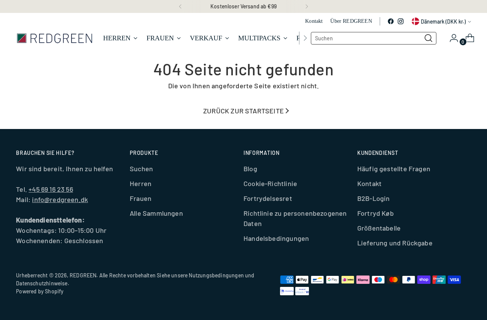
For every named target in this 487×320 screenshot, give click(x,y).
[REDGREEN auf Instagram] (400, 21)
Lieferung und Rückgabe (395, 243)
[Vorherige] (180, 6)
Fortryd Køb (375, 213)
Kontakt (369, 183)
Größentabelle (379, 228)
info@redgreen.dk (60, 199)
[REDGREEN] (54, 38)
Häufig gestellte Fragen (393, 168)
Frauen (140, 198)
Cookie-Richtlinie (270, 183)
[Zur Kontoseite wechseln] (450, 38)
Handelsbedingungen (276, 238)
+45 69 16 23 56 (51, 189)
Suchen (141, 168)
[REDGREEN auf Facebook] (390, 21)
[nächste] (306, 6)
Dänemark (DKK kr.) (443, 21)
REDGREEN (83, 275)
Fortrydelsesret (268, 198)
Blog (250, 168)
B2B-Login (373, 198)
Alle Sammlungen (156, 213)
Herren (140, 183)
